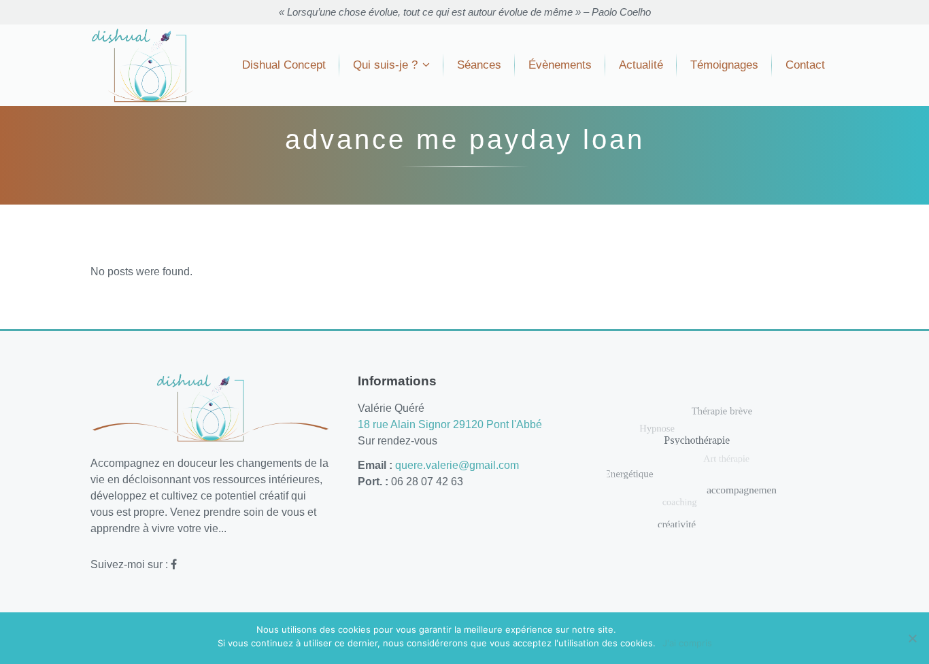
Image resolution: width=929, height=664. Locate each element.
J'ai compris (687, 642)
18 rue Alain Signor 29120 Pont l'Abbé (450, 424)
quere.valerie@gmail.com (457, 465)
